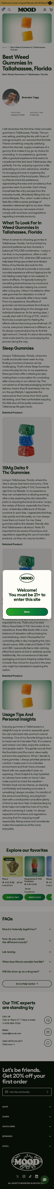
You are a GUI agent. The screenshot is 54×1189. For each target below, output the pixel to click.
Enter (27, 611)
